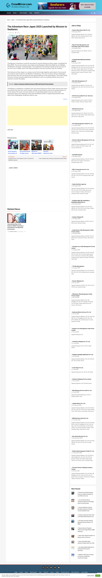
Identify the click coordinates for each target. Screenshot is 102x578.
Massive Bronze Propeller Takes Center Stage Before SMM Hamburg (86, 529)
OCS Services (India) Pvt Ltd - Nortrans (82, 95)
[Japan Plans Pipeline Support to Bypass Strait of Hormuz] (74, 535)
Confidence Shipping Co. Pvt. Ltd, (81, 341)
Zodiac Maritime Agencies (79, 184)
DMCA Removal (75, 572)
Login (52, 572)
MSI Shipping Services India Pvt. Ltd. (82, 390)
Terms (57, 572)
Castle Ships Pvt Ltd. (77, 367)
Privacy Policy (65, 572)
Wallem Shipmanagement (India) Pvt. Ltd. (83, 451)
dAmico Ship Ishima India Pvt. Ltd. (81, 30)
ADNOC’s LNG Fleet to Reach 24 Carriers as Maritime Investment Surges (86, 556)
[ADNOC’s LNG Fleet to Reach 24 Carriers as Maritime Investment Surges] (74, 554)
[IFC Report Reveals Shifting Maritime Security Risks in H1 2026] (74, 520)
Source (65, 99)
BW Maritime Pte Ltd (77, 109)
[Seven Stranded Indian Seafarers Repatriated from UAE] (74, 541)
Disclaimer (84, 572)
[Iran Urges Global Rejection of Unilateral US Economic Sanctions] (74, 547)
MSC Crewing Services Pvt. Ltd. (80, 169)
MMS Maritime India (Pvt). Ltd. (80, 418)
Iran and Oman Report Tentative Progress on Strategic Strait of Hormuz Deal (86, 501)
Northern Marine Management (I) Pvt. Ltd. (83, 140)
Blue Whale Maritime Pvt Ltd (79, 436)
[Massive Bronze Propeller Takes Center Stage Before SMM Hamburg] (74, 528)
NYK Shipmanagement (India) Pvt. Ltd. (82, 123)
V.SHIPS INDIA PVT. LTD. (78, 403)
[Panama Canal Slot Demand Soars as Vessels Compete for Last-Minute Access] (74, 492)
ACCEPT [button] (97, 575)
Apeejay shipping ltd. (77, 217)
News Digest (23, 13)
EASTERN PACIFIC (77, 154)
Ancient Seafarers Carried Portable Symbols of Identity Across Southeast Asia (85, 509)
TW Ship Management (78, 266)
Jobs (30, 13)
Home (15, 572)
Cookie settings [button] (90, 575)
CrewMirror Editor (13, 231)
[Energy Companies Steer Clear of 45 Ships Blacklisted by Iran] (74, 515)
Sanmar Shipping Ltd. (78, 281)
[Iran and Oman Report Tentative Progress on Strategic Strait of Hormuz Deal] (74, 500)
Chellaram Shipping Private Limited (81, 379)
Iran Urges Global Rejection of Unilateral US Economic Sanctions (86, 548)
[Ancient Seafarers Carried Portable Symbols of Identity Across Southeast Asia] (74, 507)
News (14, 13)
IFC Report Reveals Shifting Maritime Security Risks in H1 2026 (85, 522)
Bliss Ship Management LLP (79, 81)
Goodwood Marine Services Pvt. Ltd (81, 312)
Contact (36, 13)
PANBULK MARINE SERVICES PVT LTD (82, 354)
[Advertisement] (37, 115)
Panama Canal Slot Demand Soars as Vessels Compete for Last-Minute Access (85, 494)
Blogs (9, 13)
